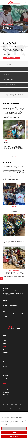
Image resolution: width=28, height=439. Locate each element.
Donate (4, 387)
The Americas (6, 90)
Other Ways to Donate (6, 392)
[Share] (24, 404)
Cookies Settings (14, 428)
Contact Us (4, 343)
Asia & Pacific (6, 74)
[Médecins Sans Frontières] (14, 328)
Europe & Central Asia (8, 79)
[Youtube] (16, 404)
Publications (5, 366)
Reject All (14, 432)
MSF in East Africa (5, 352)
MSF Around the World (6, 354)
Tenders (4, 380)
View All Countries (11, 58)
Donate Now (4, 319)
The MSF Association (6, 340)
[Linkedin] (20, 404)
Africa (4, 69)
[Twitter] (8, 404)
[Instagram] (12, 404)
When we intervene (5, 349)
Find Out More (5, 297)
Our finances (5, 338)
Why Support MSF (5, 394)
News (3, 361)
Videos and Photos (5, 369)
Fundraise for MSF (5, 389)
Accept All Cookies (14, 436)
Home (4, 39)
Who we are (4, 335)
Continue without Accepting (22, 413)
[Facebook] (3, 405)
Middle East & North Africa (9, 84)
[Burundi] (14, 136)
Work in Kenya (5, 378)
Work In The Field (5, 375)
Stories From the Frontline (7, 363)
